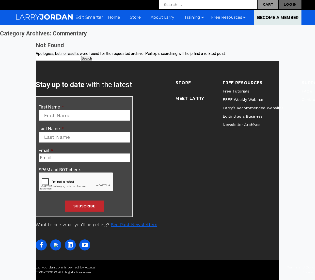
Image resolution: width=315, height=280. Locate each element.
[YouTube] (84, 244)
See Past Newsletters (134, 224)
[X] (55, 244)
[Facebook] (41, 244)
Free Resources (243, 82)
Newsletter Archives (241, 124)
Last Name (51, 128)
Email (46, 150)
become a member (278, 17)
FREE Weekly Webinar (243, 99)
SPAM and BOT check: (60, 169)
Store (183, 82)
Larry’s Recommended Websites (253, 108)
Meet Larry (189, 98)
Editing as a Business (243, 116)
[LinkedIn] (70, 244)
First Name (51, 106)
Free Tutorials (236, 91)
